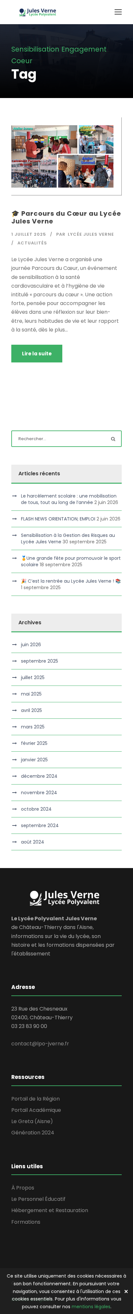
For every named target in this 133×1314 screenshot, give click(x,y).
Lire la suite (37, 353)
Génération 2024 (32, 1132)
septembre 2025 (39, 661)
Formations (25, 1222)
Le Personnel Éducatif (38, 1199)
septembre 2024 (40, 825)
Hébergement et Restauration (49, 1210)
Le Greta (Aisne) (32, 1121)
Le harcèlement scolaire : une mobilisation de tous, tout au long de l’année (69, 499)
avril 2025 (31, 710)
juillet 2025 (33, 677)
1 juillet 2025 (28, 234)
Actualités (32, 243)
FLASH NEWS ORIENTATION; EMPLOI (58, 519)
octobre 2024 (36, 809)
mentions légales (91, 1306)
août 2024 (32, 842)
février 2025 (34, 743)
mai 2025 (31, 694)
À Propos (22, 1187)
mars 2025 (33, 727)
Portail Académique (36, 1110)
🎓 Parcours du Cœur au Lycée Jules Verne (66, 217)
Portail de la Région (35, 1098)
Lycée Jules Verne (91, 234)
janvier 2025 (34, 759)
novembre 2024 (39, 792)
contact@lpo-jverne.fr (40, 1043)
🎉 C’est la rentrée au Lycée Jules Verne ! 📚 (71, 581)
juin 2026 (31, 644)
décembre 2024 (39, 776)
